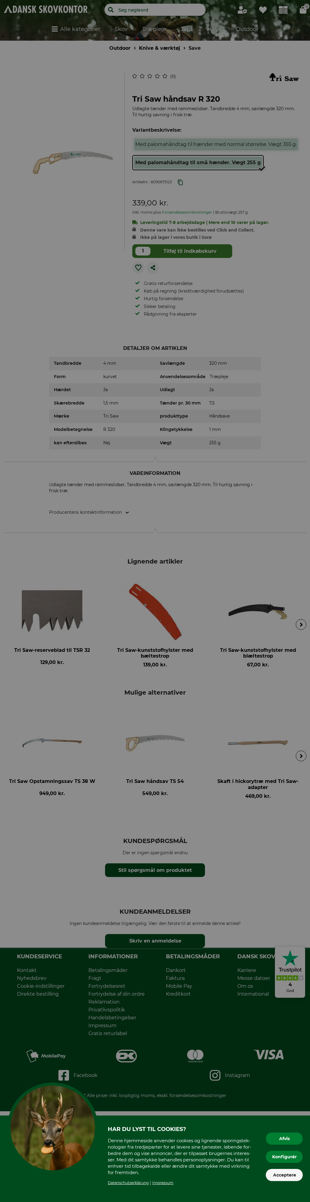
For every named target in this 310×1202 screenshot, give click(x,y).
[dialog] (155, 601)
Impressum (162, 1182)
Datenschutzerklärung (128, 1182)
